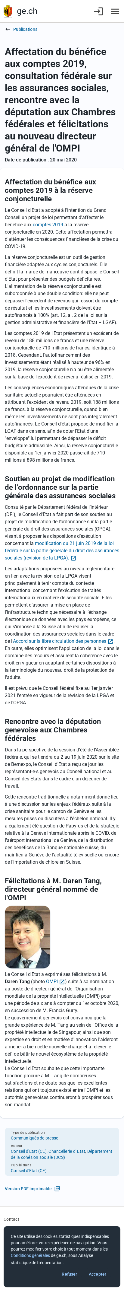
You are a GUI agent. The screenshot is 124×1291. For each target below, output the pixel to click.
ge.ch (27, 11)
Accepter (97, 1274)
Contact (11, 1219)
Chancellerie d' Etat (66, 1151)
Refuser (69, 1274)
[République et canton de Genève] (8, 11)
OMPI (52, 981)
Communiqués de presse (34, 1138)
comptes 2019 (48, 225)
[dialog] (62, 1256)
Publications (25, 29)
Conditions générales (30, 1255)
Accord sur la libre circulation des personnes (59, 641)
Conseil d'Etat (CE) (29, 1151)
